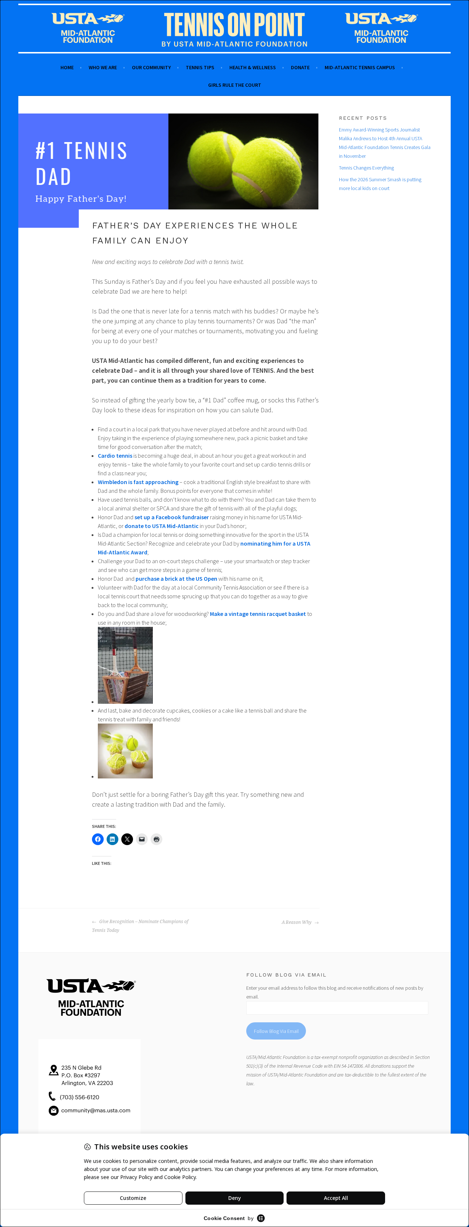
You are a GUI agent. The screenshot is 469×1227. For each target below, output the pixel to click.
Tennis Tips (200, 67)
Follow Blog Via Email (276, 1031)
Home (67, 67)
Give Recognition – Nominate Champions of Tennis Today (140, 926)
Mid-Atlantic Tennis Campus (360, 67)
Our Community (151, 67)
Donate (300, 67)
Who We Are (103, 67)
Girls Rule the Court (234, 85)
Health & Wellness (252, 67)
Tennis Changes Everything (366, 167)
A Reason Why (297, 922)
